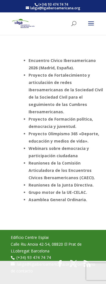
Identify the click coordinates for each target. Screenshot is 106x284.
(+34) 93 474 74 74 (33, 257)
